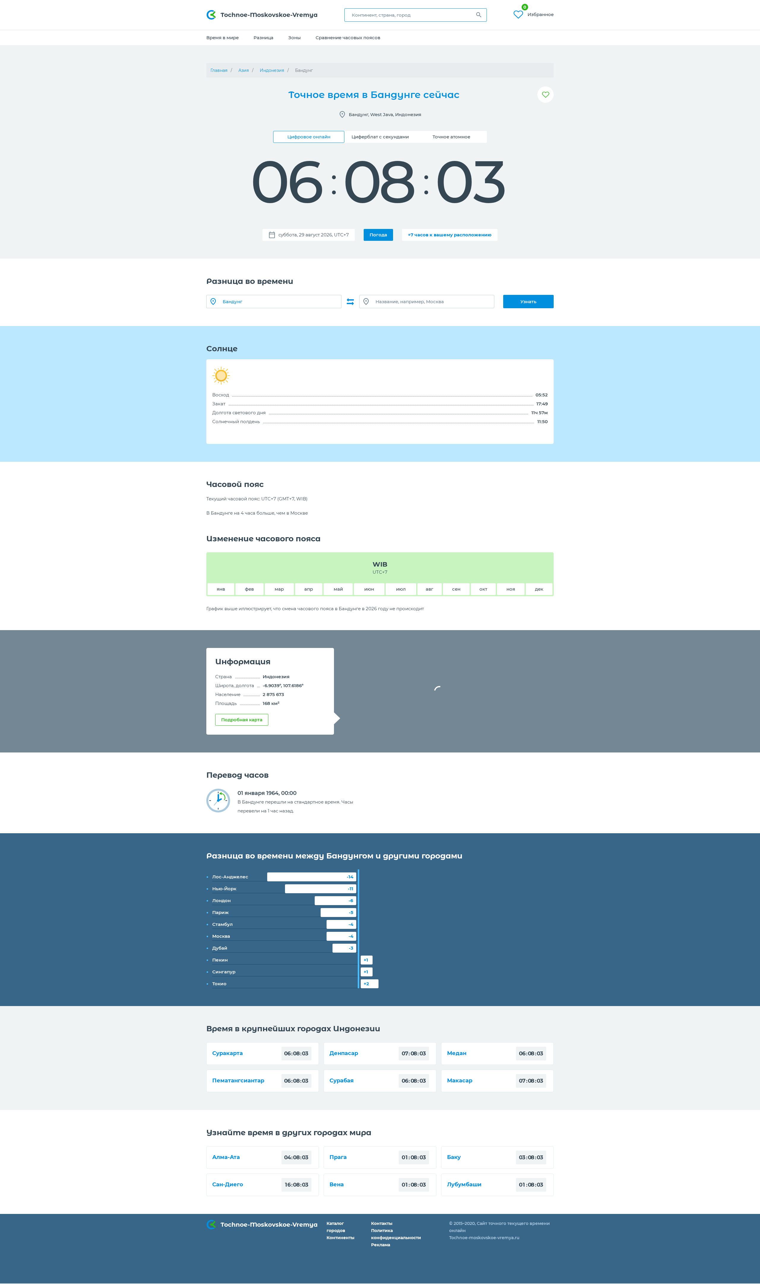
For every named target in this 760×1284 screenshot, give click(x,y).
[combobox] (415, 15)
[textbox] (415, 15)
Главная (218, 70)
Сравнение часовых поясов (348, 37)
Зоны (294, 37)
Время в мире (222, 37)
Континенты (340, 1237)
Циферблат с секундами (380, 137)
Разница (263, 37)
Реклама (380, 1244)
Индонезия (272, 70)
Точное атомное (451, 137)
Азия (243, 70)
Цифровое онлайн (308, 137)
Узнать (528, 301)
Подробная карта (241, 719)
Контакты (381, 1223)
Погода (378, 235)
